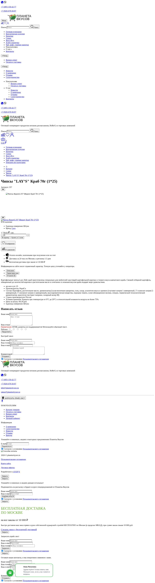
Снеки (8, 38)
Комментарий (6, 354)
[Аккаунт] (8, 24)
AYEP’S (16, 472)
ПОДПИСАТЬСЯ (8, 496)
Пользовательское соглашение (13, 459)
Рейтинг (4, 329)
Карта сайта (6, 463)
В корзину (5, 238)
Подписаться (7, 446)
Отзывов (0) (11, 276)
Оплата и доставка (13, 62)
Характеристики (12, 273)
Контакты (10, 51)
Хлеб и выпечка (12, 43)
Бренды (9, 435)
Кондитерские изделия (15, 34)
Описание (10, 271)
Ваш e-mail (5, 345)
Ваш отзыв (5, 325)
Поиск (3, 27)
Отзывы (9, 75)
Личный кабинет (13, 418)
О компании (11, 73)
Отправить (6, 356)
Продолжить (6, 332)
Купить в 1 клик (17, 238)
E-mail (3, 444)
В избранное (10, 244)
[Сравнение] (2, 24)
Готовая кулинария (13, 32)
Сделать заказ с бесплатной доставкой (19, 529)
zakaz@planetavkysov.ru (10, 392)
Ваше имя (5, 314)
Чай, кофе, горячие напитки (17, 45)
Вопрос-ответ (11, 60)
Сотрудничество (12, 77)
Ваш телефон (6, 343)
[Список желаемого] (5, 24)
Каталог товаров (12, 410)
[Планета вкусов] (13, 367)
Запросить (6, 548)
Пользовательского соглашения (36, 359)
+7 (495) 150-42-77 (8, 7)
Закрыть (5, 476)
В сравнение (10, 250)
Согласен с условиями (26, 359)
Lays (14, 228)
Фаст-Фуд (10, 40)
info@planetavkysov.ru (10, 388)
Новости (9, 71)
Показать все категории (15, 162)
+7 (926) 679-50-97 (8, 11)
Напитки (9, 36)
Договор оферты (8, 468)
